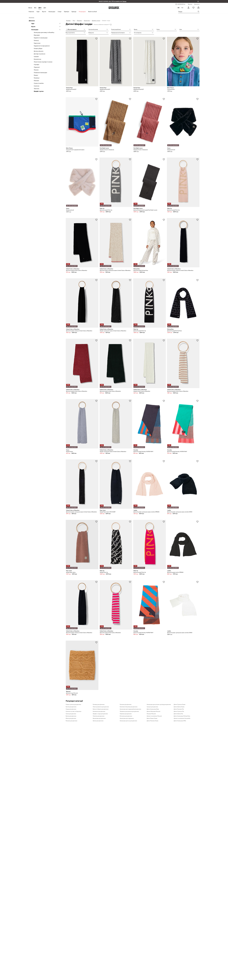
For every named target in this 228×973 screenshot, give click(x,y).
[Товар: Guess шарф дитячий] (183, 122)
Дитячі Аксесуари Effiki (180, 720)
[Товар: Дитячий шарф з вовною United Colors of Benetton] (183, 242)
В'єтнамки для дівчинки (126, 716)
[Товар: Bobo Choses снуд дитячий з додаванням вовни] (82, 122)
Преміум (66, 11)
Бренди (74, 11)
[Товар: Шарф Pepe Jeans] (82, 544)
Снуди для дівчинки (71, 709)
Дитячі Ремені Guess (152, 718)
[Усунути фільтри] (198, 1)
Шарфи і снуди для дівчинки (100, 713)
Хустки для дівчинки (71, 706)
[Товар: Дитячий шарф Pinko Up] (115, 182)
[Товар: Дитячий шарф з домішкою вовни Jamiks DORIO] (183, 484)
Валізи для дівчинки (71, 716)
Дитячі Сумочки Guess (179, 704)
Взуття (44, 11)
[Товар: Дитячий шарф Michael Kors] (149, 242)
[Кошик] (198, 8)
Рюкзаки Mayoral (151, 713)
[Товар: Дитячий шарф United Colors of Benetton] (82, 242)
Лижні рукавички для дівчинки (101, 706)
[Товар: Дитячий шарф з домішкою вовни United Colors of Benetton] (115, 242)
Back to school (92, 11)
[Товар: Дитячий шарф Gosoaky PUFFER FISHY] (149, 423)
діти (39, 8)
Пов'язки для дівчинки (98, 716)
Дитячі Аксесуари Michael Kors (182, 716)
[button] (76, 29)
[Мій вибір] (193, 8)
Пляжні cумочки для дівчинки (73, 704)
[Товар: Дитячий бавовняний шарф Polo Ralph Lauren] (149, 182)
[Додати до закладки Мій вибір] (96, 38)
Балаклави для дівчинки (99, 718)
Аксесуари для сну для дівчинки (128, 720)
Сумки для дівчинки (71, 713)
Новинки (31, 11)
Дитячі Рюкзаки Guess (152, 720)
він (35, 8)
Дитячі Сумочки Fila (179, 711)
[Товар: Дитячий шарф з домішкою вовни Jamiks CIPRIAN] (149, 484)
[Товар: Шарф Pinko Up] (115, 544)
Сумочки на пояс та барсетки (73, 711)
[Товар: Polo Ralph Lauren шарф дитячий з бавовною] (115, 122)
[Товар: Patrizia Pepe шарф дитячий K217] (82, 61)
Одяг (38, 11)
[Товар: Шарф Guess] (82, 423)
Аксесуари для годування (127, 718)
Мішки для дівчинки (71, 718)
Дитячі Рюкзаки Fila (179, 709)
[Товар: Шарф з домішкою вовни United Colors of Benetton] (115, 303)
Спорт (59, 11)
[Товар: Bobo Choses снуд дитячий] (183, 61)
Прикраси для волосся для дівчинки (129, 711)
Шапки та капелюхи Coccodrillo (182, 718)
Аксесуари (51, 11)
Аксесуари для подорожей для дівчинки (130, 709)
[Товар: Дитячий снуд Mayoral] (82, 665)
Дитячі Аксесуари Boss (153, 709)
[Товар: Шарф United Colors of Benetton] (149, 363)
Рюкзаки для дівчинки (71, 720)
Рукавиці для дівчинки (98, 704)
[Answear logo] (114, 8)
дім (45, 8)
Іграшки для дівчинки (152, 706)
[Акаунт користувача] (188, 8)
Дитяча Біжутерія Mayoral (153, 711)
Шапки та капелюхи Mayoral (154, 716)
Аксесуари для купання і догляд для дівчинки (159, 704)
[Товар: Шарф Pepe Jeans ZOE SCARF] (115, 484)
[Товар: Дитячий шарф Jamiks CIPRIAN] (183, 544)
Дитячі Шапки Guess (179, 706)
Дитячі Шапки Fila (178, 713)
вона (30, 8)
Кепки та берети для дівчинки (100, 709)
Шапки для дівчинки (98, 720)
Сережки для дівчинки (126, 713)
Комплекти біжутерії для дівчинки (128, 706)
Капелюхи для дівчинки (99, 711)
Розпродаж (82, 11)
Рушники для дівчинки (125, 704)
